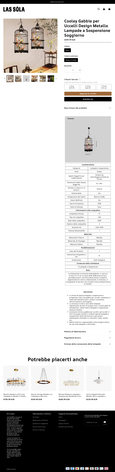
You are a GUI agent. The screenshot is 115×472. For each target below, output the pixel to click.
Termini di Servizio (39, 430)
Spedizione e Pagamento (40, 423)
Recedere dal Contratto (66, 427)
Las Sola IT (13, 469)
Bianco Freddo (71, 60)
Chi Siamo (36, 417)
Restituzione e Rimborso (40, 420)
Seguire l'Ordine (64, 423)
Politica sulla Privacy (39, 427)
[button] (98, 9)
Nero (67, 50)
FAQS (60, 417)
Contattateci (62, 420)
